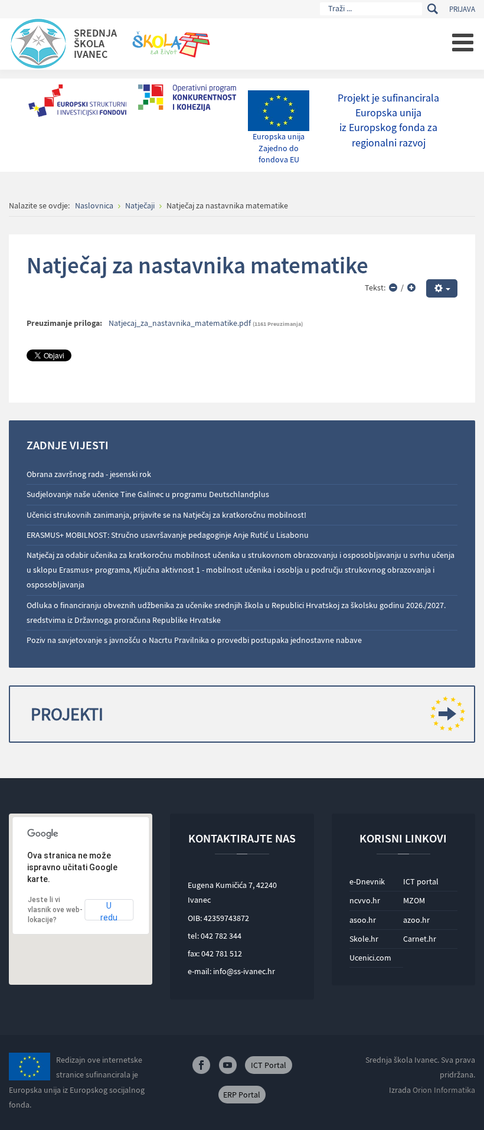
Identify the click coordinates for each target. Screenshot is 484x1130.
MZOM (414, 900)
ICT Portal (268, 1065)
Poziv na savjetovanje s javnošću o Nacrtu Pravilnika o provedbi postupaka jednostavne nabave (194, 640)
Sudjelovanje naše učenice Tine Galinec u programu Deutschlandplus (148, 494)
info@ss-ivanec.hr (244, 971)
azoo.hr (416, 920)
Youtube (227, 1065)
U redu (108, 910)
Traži (432, 9)
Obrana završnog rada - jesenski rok (89, 474)
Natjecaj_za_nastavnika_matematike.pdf (180, 323)
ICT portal (421, 881)
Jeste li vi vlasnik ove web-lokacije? (55, 910)
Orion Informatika (444, 1090)
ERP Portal (241, 1094)
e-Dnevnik (367, 881)
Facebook (201, 1065)
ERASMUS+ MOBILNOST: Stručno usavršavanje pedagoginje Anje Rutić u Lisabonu (168, 535)
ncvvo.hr (364, 900)
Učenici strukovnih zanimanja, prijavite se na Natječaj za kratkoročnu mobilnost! (166, 515)
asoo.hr (362, 920)
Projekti (67, 714)
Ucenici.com (370, 957)
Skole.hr (363, 938)
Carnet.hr (419, 938)
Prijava (462, 9)
